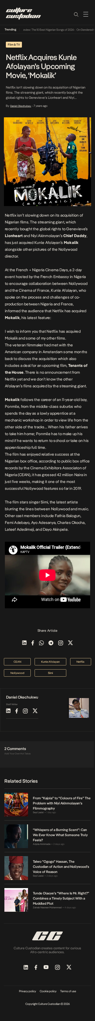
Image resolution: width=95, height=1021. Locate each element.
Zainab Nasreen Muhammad (47, 907)
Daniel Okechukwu (20, 105)
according (47, 461)
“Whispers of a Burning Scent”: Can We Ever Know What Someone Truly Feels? (60, 835)
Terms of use (68, 991)
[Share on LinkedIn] (24, 643)
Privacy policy (27, 991)
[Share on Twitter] (70, 643)
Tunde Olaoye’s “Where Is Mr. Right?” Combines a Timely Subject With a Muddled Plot (61, 898)
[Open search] (76, 14)
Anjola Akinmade (41, 844)
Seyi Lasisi (38, 812)
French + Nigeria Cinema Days (42, 270)
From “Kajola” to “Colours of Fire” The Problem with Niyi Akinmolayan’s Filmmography (62, 803)
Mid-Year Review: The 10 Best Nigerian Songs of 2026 (38, 29)
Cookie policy (48, 991)
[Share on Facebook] (32, 643)
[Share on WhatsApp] (41, 643)
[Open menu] (85, 14)
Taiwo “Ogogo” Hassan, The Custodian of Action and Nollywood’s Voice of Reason (61, 867)
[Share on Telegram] (50, 643)
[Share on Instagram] (60, 643)
